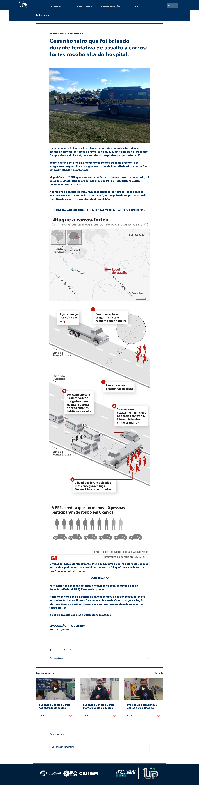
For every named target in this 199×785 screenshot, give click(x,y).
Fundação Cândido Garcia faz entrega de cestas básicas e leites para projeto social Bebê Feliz (55, 706)
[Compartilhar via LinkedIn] (64, 649)
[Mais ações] (148, 33)
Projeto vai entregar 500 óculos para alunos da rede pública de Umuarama (143, 706)
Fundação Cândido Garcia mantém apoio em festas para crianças (99, 706)
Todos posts (42, 15)
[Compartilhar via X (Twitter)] (57, 649)
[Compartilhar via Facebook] (50, 649)
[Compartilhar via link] (70, 649)
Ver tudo (158, 673)
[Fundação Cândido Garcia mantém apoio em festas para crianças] (99, 689)
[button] (159, 15)
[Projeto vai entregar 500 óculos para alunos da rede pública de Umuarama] (143, 689)
